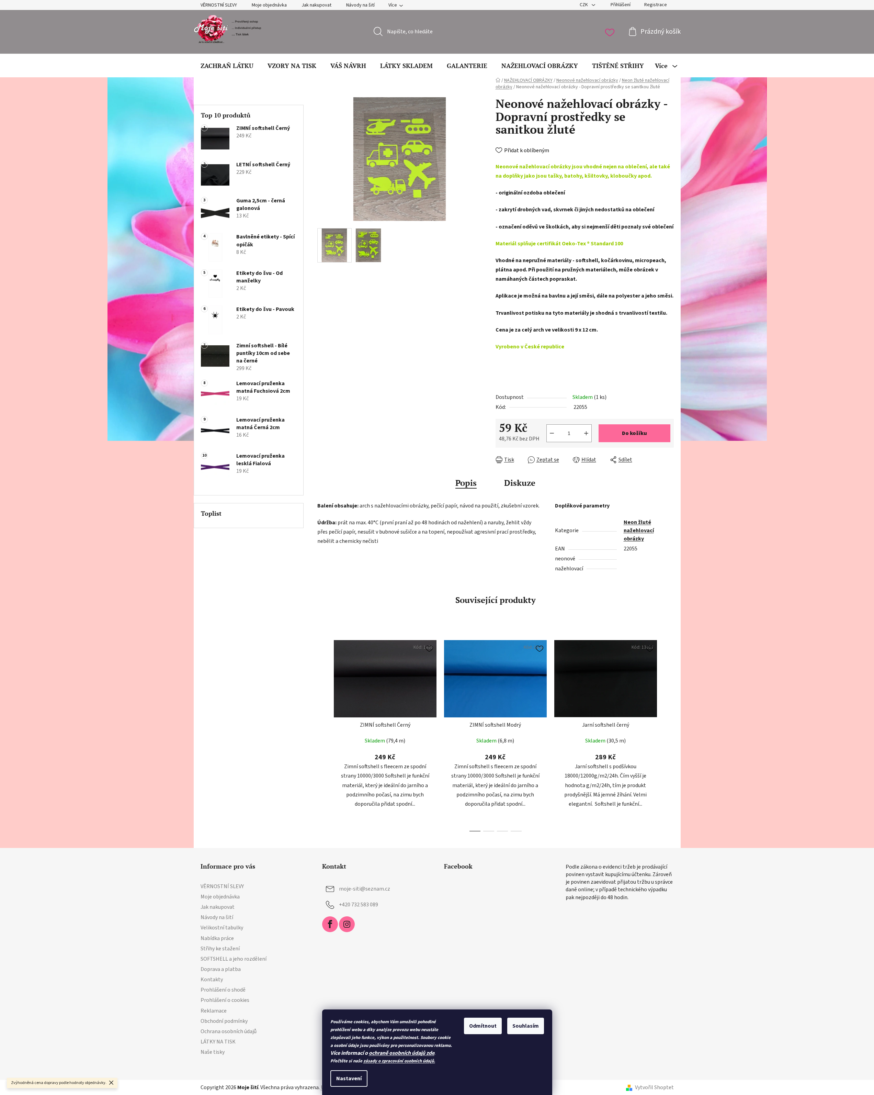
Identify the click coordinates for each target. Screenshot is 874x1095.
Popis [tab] (466, 482)
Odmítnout (483, 1026)
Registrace (655, 4)
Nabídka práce (217, 938)
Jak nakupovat (316, 5)
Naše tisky (213, 1052)
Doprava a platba (221, 969)
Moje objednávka (269, 5)
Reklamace (214, 1011)
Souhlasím (525, 1026)
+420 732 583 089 (358, 904)
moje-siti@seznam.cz (364, 889)
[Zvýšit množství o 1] (586, 433)
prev (322, 733)
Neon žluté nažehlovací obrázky (639, 530)
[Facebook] (330, 924)
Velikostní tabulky (222, 927)
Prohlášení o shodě (223, 990)
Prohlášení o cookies (225, 1000)
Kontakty (212, 979)
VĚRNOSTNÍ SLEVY (219, 5)
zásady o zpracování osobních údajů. (399, 1061)
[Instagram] (347, 924)
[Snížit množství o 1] (552, 433)
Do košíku (634, 433)
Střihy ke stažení (220, 948)
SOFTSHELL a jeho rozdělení (233, 959)
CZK (584, 4)
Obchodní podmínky (224, 1021)
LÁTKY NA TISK (218, 1042)
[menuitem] (227, 65)
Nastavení (349, 1078)
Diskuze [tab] (519, 482)
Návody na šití (360, 5)
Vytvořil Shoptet (654, 1087)
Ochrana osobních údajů (229, 1031)
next (668, 733)
